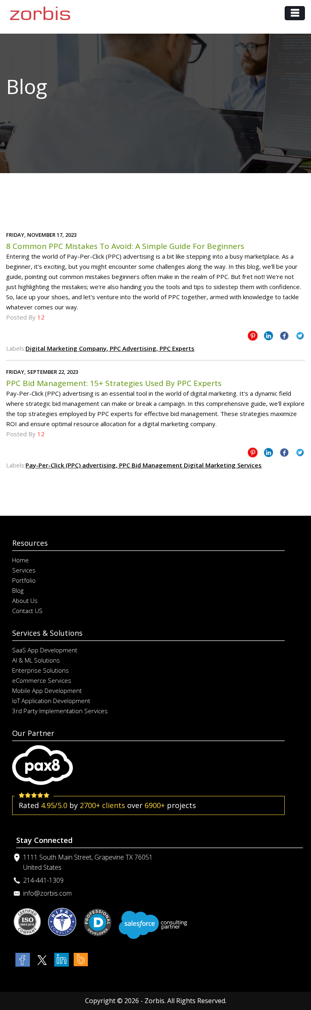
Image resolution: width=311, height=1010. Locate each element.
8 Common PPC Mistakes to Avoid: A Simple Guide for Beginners (125, 246)
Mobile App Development (47, 690)
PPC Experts (176, 348)
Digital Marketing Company (66, 348)
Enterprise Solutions (40, 670)
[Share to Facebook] (284, 337)
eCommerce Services (41, 680)
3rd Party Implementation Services (60, 711)
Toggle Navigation (295, 13)
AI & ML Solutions (36, 660)
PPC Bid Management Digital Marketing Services (189, 465)
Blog (17, 590)
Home (20, 560)
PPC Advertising (132, 348)
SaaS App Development (44, 650)
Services (24, 570)
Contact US (27, 611)
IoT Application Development (51, 701)
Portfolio (24, 580)
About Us (25, 600)
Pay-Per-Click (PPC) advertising (71, 465)
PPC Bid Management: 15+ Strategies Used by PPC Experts (114, 383)
